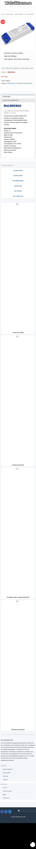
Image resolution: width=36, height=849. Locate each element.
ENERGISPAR (9, 14)
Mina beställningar (8, 769)
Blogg (4, 794)
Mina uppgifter (7, 772)
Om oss (5, 787)
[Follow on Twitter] (10, 811)
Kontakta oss (6, 798)
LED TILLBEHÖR (29, 14)
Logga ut (5, 779)
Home (2, 14)
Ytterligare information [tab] (11, 100)
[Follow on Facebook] (2, 811)
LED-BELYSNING (18, 14)
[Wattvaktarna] (18, 3)
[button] (2, 3)
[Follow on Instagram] (6, 811)
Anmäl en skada (7, 791)
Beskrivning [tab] (6, 96)
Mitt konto (5, 776)
